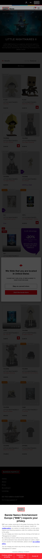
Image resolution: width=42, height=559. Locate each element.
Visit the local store (21, 292)
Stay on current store (21, 286)
